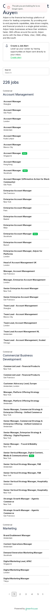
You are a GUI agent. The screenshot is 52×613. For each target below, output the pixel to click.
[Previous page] (9, 594)
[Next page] (42, 594)
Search (8, 70)
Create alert (16, 57)
